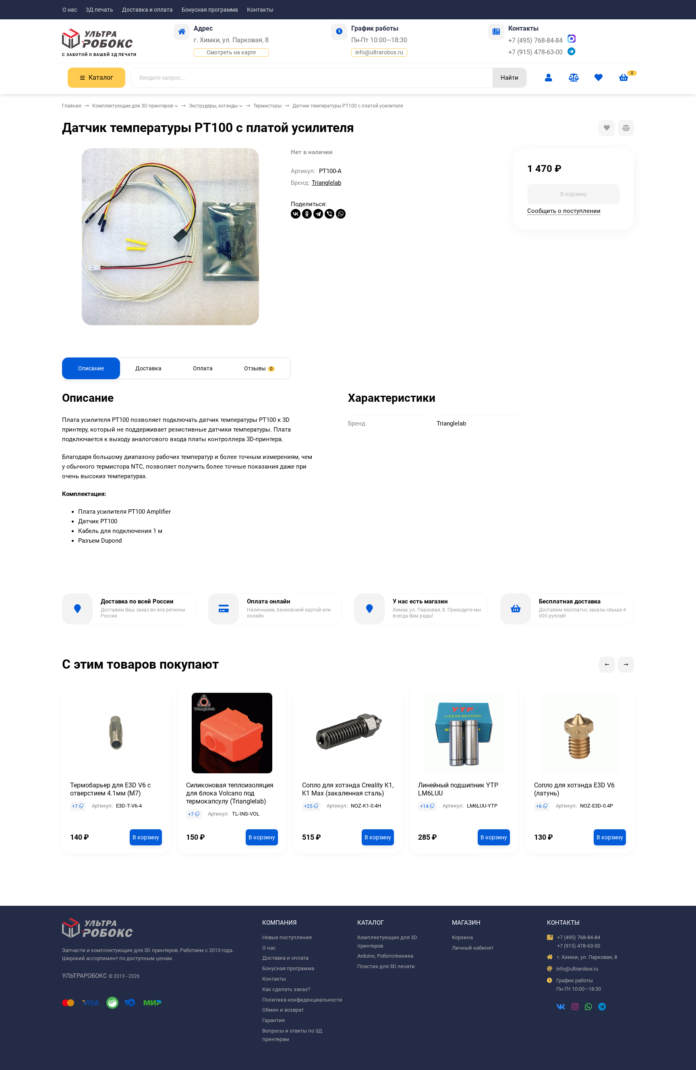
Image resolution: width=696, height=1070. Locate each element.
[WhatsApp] (341, 214)
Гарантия (273, 1020)
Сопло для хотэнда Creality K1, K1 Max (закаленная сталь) (348, 789)
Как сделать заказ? (286, 989)
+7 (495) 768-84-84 (535, 40)
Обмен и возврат (283, 1010)
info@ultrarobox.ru (379, 52)
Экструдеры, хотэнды (213, 106)
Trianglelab (326, 182)
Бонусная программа (210, 9)
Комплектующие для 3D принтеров (132, 106)
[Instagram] (575, 1007)
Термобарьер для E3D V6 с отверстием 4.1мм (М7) (110, 789)
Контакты (260, 9)
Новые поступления (287, 937)
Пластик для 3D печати (386, 966)
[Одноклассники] (307, 214)
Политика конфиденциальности (302, 1000)
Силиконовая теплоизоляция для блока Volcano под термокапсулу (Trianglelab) (229, 793)
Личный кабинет (472, 948)
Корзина (462, 937)
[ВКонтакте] (295, 214)
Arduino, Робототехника (385, 956)
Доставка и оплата (147, 9)
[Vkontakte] (561, 1007)
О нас (69, 9)
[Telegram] (318, 214)
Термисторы (267, 106)
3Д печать (99, 9)
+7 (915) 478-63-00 (535, 52)
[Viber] (329, 214)
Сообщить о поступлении (564, 210)
